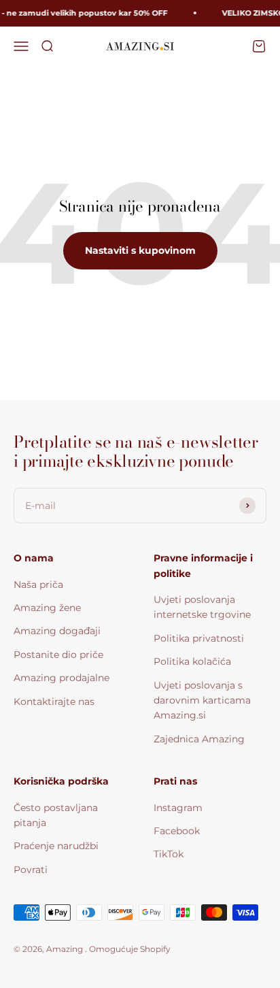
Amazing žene (47, 608)
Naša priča (38, 584)
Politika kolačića (192, 661)
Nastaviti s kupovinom (140, 250)
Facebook (177, 831)
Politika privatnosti (199, 638)
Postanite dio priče (58, 654)
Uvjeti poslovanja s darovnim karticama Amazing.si (202, 700)
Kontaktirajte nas (54, 701)
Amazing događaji (57, 631)
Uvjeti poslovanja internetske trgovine (202, 607)
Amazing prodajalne (61, 678)
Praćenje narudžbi (56, 846)
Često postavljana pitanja (56, 815)
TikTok (168, 854)
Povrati (31, 869)
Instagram (178, 808)
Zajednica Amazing (199, 739)
